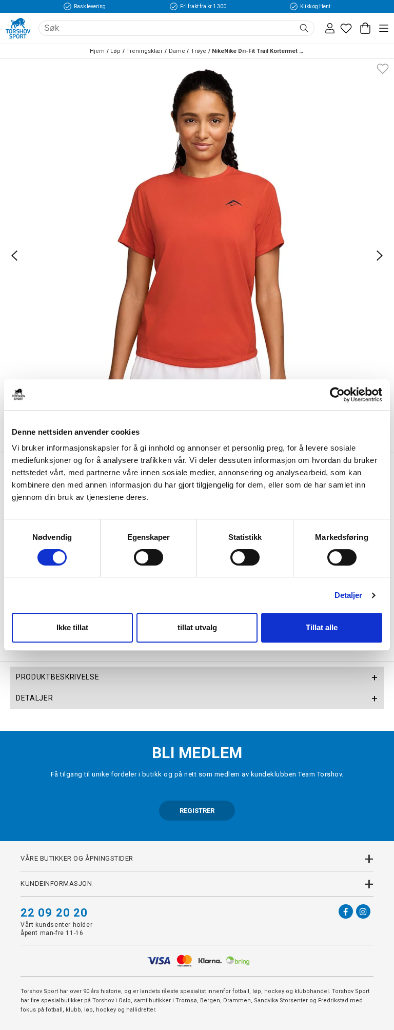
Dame (177, 51)
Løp (115, 51)
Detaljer (348, 595)
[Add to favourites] (383, 68)
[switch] (148, 557)
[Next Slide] (379, 255)
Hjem (97, 51)
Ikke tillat (72, 627)
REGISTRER (197, 810)
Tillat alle (322, 627)
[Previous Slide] (14, 255)
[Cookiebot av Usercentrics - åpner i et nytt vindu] (337, 394)
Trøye (198, 51)
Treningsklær (144, 51)
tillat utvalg (197, 627)
